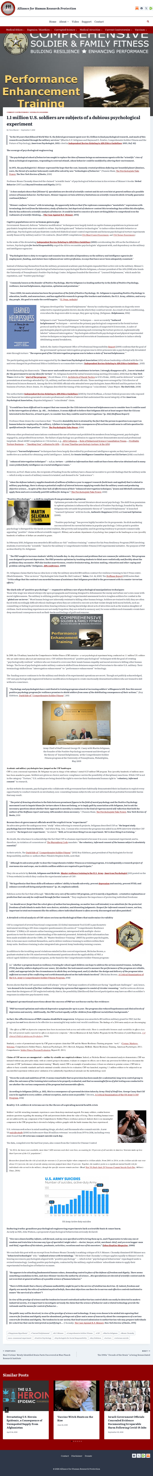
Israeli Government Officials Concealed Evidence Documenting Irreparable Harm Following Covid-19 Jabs (127, 1422)
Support (87, 21)
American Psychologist (115, 873)
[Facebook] (142, 8)
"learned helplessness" (40, 1333)
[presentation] (26, 1396)
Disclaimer (76, 1455)
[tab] (71, 1441)
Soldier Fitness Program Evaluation (35, 1050)
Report (111, 346)
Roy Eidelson (95, 1338)
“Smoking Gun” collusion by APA (42, 444)
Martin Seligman (110, 1333)
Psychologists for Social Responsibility (70, 1338)
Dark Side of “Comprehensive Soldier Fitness (41, 695)
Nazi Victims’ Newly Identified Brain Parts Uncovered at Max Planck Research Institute (36, 1355)
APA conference (51, 565)
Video (75, 21)
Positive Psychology (42, 1338)
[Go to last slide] (7, 1410)
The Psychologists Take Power (63, 427)
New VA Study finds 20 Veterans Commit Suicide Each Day (110, 1167)
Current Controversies (18, 112)
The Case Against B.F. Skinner (58, 214)
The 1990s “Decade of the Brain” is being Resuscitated (124, 1353)
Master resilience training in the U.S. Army (82, 873)
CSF (98, 1333)
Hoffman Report (114, 575)
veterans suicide (121, 1338)
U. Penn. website (69, 299)
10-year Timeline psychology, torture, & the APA (85, 444)
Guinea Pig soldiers (39, 112)
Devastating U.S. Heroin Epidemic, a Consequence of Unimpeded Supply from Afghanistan (24, 1422)
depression (104, 883)
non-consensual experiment (19, 1338)
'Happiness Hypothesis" (18, 1333)
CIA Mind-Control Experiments (95, 235)
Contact (99, 21)
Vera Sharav (14, 130)
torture (107, 1338)
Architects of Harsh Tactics (81, 376)
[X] (146, 8)
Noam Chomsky (127, 1333)
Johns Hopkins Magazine (115, 1245)
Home (52, 21)
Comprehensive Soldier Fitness (80, 1333)
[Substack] (137, 8)
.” (37, 376)
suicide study (16, 1132)
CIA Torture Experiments (124, 235)
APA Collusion (70, 440)
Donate (88, 1455)
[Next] (146, 1410)
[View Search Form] (148, 21)
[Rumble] (151, 8)
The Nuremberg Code (57, 842)
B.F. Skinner (58, 1333)
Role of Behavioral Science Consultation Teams (103, 440)
